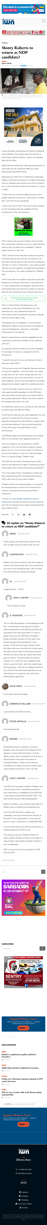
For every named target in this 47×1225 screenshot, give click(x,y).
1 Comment (7, 1071)
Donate (22, 1027)
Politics (5, 43)
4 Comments (7, 1060)
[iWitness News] (23, 1151)
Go (42, 948)
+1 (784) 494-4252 (24, 1169)
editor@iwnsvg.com (25, 1173)
